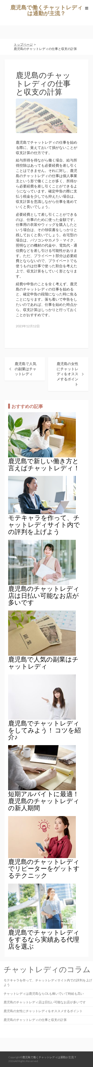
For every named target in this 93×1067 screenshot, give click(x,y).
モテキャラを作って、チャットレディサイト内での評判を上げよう (48, 982)
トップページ (23, 44)
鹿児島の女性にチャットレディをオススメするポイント (67, 373)
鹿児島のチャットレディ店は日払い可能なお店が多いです (45, 1002)
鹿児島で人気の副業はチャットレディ (25, 368)
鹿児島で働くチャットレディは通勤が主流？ (46, 10)
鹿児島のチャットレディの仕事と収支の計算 (35, 1020)
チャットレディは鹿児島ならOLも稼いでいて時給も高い (44, 993)
